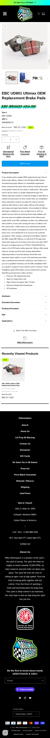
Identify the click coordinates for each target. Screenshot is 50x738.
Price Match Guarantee (25, 475)
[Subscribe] (42, 681)
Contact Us (25, 444)
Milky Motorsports (25, 342)
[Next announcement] (45, 2)
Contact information (32, 734)
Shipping (5, 130)
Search (25, 425)
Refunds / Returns (25, 481)
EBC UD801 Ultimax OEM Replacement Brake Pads (11, 384)
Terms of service (40, 730)
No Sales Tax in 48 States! (25, 462)
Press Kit (25, 468)
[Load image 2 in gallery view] (25, 78)
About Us (25, 431)
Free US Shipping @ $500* (42, 154)
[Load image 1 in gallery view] (12, 78)
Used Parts (25, 493)
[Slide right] (47, 78)
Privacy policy (28, 730)
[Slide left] (2, 78)
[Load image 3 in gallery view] (38, 78)
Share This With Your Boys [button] (26, 330)
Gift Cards (25, 456)
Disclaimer (25, 450)
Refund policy (16, 730)
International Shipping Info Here (8, 154)
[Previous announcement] (4, 2)
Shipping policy (18, 734)
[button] (5, 13)
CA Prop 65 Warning (25, 437)
